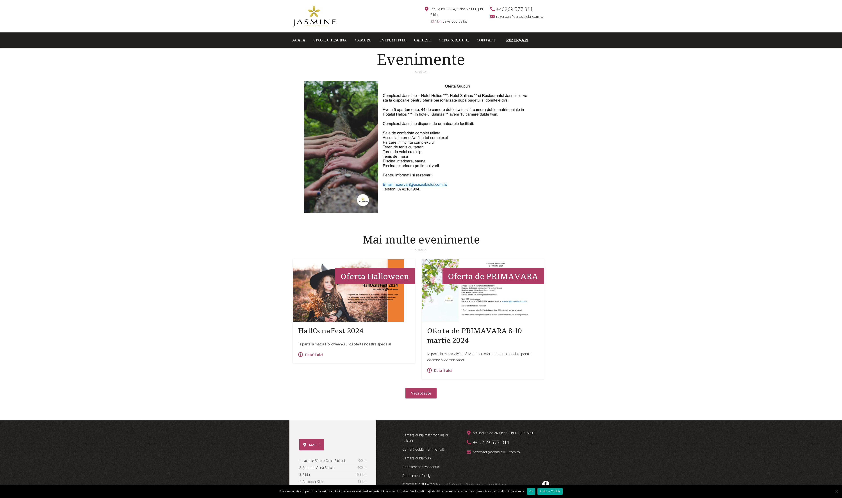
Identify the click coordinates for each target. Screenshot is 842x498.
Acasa (298, 40)
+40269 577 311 (491, 442)
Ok (531, 491)
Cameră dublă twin (416, 458)
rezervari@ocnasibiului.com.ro (519, 16)
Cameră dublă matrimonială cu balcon (425, 438)
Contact (486, 40)
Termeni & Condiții (450, 484)
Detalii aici (314, 355)
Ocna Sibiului (454, 40)
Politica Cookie (550, 491)
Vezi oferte (421, 393)
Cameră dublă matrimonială (423, 449)
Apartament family (416, 475)
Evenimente (392, 40)
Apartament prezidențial (421, 466)
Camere (363, 40)
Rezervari (517, 40)
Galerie (422, 40)
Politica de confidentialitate (486, 484)
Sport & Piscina (330, 40)
